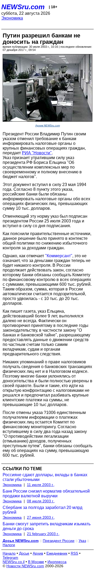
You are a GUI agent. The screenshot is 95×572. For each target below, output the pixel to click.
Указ (82, 540)
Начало (9, 553)
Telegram (10, 557)
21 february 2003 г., (43, 534)
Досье (24, 553)
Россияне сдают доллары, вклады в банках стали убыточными (45, 477)
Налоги (9, 545)
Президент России (58, 540)
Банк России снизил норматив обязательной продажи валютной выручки (46, 493)
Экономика (12, 18)
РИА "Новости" (37, 153)
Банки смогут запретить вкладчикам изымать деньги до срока (47, 526)
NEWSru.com (23, 7)
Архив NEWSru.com (47, 125)
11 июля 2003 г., (41, 485)
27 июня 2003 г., (41, 517)
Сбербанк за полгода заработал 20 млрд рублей (42, 509)
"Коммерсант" (58, 256)
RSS (74, 553)
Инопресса (57, 562)
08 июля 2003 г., (41, 501)
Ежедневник (56, 553)
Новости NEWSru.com (25, 566)
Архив (38, 553)
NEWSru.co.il (14, 562)
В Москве (36, 562)
